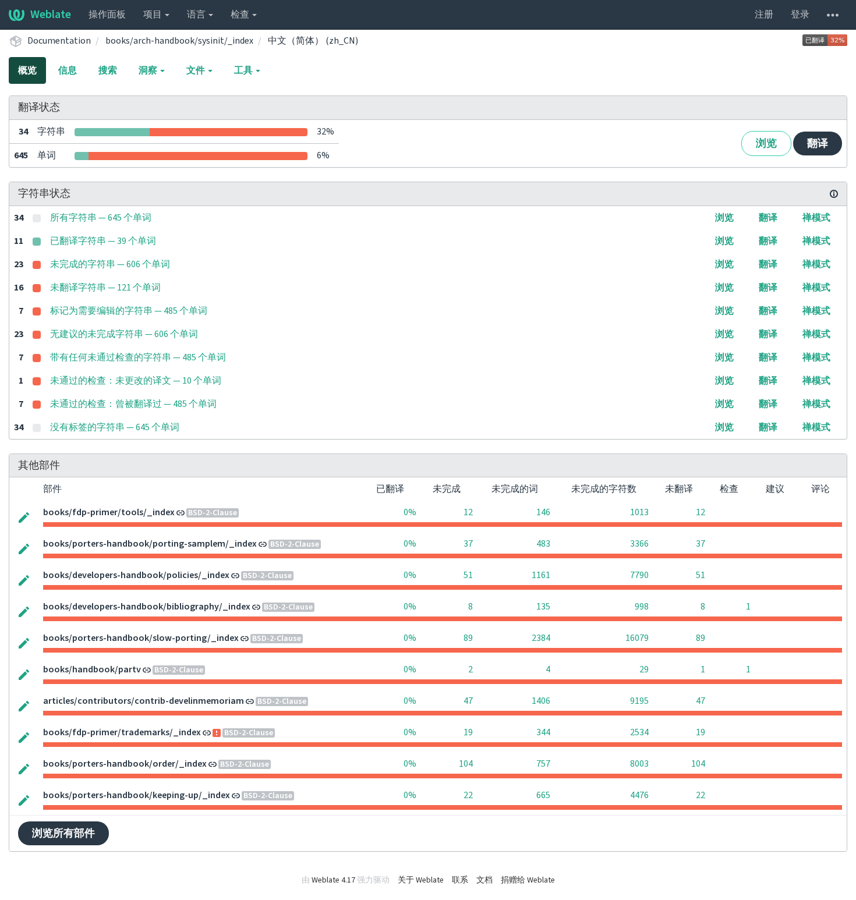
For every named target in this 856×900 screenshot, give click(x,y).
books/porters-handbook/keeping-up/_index (136, 795)
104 (466, 763)
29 (644, 669)
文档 (484, 880)
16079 (637, 638)
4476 (639, 795)
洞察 (149, 70)
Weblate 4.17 (333, 880)
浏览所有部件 (63, 833)
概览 (27, 70)
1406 (541, 701)
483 (543, 543)
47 (468, 701)
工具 (244, 70)
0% (410, 512)
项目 (153, 14)
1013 (639, 512)
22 (468, 795)
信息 (67, 70)
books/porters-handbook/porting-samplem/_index (150, 543)
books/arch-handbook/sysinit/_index (179, 40)
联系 (460, 880)
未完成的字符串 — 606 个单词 (110, 264)
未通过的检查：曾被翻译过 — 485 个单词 (133, 404)
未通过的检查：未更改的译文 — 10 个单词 (135, 380)
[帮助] (832, 14)
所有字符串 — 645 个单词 (100, 217)
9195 (639, 701)
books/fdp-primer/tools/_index (109, 512)
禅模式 (816, 217)
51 (468, 575)
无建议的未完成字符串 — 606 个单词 (124, 334)
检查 (241, 14)
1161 (541, 575)
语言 (197, 14)
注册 (764, 14)
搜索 (107, 70)
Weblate (50, 14)
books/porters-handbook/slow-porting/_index (141, 638)
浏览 (766, 143)
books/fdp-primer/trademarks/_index (122, 732)
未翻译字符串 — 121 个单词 (105, 287)
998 (642, 606)
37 (468, 543)
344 (543, 732)
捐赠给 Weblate (528, 880)
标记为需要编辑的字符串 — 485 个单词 (128, 310)
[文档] (834, 194)
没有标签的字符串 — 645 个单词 (114, 427)
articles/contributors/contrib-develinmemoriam (143, 701)
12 (468, 512)
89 (468, 638)
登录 (800, 14)
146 (543, 512)
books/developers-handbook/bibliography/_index (146, 606)
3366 (639, 543)
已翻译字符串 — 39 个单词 (103, 241)
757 (543, 763)
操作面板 (107, 14)
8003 (639, 763)
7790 (639, 575)
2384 (541, 638)
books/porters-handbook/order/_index (125, 763)
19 (468, 732)
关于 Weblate (421, 880)
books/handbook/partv (92, 669)
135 (543, 606)
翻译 (817, 143)
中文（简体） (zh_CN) (313, 40)
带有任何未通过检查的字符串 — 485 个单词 (138, 357)
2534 (639, 732)
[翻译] (24, 516)
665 (543, 795)
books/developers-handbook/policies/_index (136, 575)
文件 (196, 70)
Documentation (59, 40)
